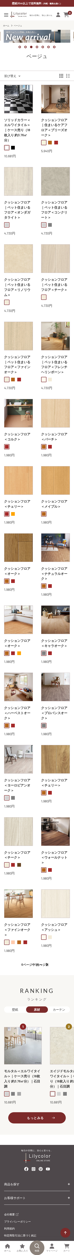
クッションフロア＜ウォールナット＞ (54, 857)
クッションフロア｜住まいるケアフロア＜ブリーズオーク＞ (54, 127)
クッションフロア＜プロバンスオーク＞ (54, 713)
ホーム (6, 25)
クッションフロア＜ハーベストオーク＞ (17, 713)
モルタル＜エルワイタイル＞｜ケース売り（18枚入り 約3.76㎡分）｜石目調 (22, 1078)
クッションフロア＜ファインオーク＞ (17, 929)
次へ (39, 964)
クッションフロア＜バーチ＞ (54, 436)
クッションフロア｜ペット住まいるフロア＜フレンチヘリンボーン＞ (54, 364)
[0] (66, 14)
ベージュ (18, 25)
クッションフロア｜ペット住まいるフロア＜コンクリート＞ (54, 209)
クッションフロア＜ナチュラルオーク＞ (54, 573)
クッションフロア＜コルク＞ (17, 436)
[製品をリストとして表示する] (68, 76)
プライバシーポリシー (17, 1221)
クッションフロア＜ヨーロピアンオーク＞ (17, 785)
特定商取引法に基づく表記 (20, 1235)
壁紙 (15, 1009)
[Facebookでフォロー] (26, 1170)
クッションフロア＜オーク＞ (17, 570)
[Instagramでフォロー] (33, 1170)
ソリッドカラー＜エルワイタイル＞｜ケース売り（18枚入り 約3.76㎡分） (17, 130)
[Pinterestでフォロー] (41, 1170)
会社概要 (9, 1214)
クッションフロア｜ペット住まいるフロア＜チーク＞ (54, 284)
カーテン (59, 1009)
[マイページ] (58, 14)
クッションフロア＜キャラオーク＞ (54, 643)
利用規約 (9, 1228)
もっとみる (35, 1118)
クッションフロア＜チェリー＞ (17, 503)
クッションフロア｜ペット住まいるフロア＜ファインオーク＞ (17, 364)
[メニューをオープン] (6, 15)
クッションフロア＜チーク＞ (17, 854)
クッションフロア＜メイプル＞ (54, 503)
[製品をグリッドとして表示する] (61, 76)
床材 (37, 1009)
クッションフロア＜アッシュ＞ (54, 926)
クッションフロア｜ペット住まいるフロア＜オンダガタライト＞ (17, 209)
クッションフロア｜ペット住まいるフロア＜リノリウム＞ (17, 286)
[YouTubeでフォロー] (48, 1170)
